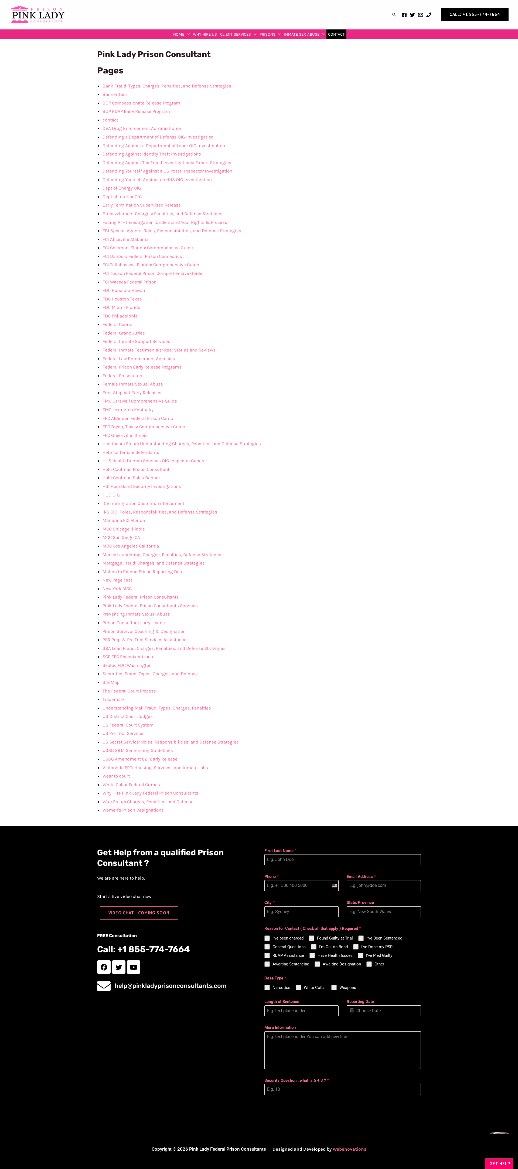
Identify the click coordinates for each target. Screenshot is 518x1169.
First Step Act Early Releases (132, 392)
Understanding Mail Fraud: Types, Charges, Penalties (157, 708)
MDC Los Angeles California (131, 546)
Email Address (361, 876)
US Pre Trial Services (124, 733)
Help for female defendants (131, 452)
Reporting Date (360, 1001)
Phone (271, 876)
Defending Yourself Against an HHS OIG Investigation (157, 179)
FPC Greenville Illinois (125, 435)
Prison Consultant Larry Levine (134, 622)
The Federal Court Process (129, 691)
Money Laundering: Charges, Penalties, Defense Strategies (163, 554)
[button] (394, 14)
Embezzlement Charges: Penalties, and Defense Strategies (163, 213)
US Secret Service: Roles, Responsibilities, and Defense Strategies (171, 742)
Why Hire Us (205, 34)
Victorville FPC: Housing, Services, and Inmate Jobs (155, 767)
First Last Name (280, 850)
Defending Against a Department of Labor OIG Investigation (164, 145)
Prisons (267, 34)
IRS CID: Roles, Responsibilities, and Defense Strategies (160, 512)
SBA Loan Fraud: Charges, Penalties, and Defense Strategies (164, 648)
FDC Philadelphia (120, 316)
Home (178, 34)
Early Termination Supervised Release (142, 205)
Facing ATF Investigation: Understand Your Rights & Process (165, 222)
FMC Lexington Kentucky (128, 409)
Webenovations (349, 1149)
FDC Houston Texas (122, 299)
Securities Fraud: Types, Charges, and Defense (150, 673)
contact (336, 34)
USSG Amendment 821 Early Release (140, 759)
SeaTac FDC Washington (127, 665)
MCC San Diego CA (121, 537)
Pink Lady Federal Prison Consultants (141, 597)
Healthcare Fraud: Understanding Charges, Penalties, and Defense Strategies (182, 443)
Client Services (235, 34)
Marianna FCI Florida (124, 520)
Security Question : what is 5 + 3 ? (296, 1080)
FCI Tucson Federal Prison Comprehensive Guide (152, 273)
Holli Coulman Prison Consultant (136, 469)
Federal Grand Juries (124, 333)
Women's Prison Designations (133, 810)
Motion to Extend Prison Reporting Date (143, 571)
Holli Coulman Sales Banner (131, 477)
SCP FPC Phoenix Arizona (128, 656)
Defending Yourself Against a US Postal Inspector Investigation (167, 171)
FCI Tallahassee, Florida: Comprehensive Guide (151, 264)
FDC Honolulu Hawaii (124, 290)
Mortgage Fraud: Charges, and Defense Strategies (154, 563)
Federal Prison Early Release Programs (142, 367)
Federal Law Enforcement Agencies (139, 358)
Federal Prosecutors (123, 375)
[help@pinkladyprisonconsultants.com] (104, 986)
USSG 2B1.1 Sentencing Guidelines (138, 750)
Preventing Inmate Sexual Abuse (136, 614)
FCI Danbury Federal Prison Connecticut (143, 256)
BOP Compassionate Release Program (141, 103)
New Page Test (117, 580)
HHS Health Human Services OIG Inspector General (155, 460)
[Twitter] (412, 14)
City (269, 902)
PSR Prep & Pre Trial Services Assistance (144, 639)
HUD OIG (111, 495)
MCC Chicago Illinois (124, 529)
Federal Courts (117, 324)
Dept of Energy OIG (122, 188)
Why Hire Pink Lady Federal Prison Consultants (150, 793)
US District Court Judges (128, 716)
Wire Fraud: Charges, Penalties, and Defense (148, 801)
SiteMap (111, 682)
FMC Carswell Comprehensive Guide (140, 401)
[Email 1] (420, 14)
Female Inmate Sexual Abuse (133, 384)
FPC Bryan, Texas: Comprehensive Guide (144, 426)
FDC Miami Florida (121, 307)
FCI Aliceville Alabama (126, 239)
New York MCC (117, 588)
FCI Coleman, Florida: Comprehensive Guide (148, 247)
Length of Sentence (281, 1001)
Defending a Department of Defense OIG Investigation (158, 137)
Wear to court (116, 776)
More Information (280, 1027)
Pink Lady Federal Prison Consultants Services (150, 605)
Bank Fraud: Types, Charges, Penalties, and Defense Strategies (167, 86)
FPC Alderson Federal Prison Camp (138, 418)
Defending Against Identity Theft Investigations (152, 154)
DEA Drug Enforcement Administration (142, 128)
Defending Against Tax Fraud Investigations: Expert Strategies (167, 162)
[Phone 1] (428, 14)
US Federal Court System (128, 725)
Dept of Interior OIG (122, 196)
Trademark (114, 699)
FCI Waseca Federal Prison (129, 282)
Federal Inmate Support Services (136, 341)
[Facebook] (404, 14)
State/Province (360, 902)
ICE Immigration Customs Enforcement (143, 503)
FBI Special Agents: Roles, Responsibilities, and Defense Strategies (172, 230)
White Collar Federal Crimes (131, 784)
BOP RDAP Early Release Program (136, 111)
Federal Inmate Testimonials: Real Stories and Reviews (159, 350)
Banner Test (115, 94)
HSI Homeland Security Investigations (142, 486)
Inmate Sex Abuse (301, 34)
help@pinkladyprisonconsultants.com (171, 985)
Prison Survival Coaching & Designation (144, 631)
